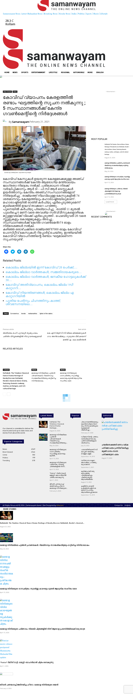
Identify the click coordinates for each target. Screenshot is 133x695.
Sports (24, 72)
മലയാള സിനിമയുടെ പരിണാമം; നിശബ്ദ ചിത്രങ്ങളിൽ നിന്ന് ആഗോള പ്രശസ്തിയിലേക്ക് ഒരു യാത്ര (116, 191)
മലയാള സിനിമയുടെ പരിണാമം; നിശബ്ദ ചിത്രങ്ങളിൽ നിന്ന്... (58, 464)
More (90, 72)
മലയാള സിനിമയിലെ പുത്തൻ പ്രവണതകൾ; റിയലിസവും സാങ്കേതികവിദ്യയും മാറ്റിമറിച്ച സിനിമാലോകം (117, 165)
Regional (65, 72)
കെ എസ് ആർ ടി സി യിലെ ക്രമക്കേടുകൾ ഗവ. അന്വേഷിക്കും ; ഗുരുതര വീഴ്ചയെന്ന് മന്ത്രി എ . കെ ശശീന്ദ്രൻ (66, 336)
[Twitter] (50, 17)
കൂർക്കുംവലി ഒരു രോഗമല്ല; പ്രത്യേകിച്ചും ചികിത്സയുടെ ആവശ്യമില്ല (87, 475)
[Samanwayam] (6, 122)
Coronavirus (14, 313)
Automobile (78, 72)
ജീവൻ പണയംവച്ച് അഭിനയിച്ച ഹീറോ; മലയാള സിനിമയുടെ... (59, 486)
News (15, 72)
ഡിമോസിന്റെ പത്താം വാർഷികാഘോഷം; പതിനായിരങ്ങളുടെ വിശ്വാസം (89, 440)
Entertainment (38, 72)
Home (6, 72)
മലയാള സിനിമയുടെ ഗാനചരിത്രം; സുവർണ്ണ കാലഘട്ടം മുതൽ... (58, 452)
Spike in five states (46, 313)
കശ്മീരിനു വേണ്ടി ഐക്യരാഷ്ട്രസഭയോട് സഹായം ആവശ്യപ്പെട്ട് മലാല (89, 489)
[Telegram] (46, 17)
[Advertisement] (110, 109)
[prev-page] (4, 394)
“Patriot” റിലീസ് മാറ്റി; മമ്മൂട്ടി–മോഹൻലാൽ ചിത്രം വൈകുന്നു (58, 475)
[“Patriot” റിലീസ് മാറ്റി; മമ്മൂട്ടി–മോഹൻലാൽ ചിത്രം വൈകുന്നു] (43, 475)
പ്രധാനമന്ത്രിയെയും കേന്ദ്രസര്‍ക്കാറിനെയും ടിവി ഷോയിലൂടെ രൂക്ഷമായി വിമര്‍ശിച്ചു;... (89, 426)
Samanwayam (20, 122)
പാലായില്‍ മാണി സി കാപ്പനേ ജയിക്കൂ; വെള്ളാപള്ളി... (89, 451)
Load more (110, 202)
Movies (34, 370)
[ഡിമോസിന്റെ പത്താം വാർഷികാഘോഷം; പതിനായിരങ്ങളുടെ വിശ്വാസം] (74, 439)
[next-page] (8, 394)
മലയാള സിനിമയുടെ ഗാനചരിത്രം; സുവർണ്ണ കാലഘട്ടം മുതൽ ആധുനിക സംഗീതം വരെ (38, 588)
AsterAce (60, 505)
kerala (23, 313)
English (100, 72)
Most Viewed (7, 92)
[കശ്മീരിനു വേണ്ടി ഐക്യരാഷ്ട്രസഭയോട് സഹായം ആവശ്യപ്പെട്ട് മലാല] (74, 488)
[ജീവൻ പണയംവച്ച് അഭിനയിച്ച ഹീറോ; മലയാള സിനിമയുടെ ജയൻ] (43, 486)
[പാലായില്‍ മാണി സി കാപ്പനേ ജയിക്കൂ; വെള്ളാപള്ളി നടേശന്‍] (74, 452)
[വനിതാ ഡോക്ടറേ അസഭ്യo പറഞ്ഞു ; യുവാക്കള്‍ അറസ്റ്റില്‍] (74, 462)
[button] (127, 32)
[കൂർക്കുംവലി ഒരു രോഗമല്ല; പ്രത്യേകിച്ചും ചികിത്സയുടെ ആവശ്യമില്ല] (74, 473)
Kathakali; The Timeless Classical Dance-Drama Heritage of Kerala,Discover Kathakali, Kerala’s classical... (42, 523)
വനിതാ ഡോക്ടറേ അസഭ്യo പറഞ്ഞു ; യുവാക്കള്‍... (89, 462)
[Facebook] (43, 17)
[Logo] (54, 47)
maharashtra (32, 313)
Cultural (6, 370)
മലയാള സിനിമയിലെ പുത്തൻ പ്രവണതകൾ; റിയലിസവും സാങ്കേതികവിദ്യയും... (58, 439)
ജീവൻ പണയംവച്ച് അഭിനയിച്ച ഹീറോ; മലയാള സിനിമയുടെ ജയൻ (29, 684)
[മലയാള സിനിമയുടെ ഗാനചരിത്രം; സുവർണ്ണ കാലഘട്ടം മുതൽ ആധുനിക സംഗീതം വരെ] (73, 362)
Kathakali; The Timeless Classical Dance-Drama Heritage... (57, 425)
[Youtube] (53, 17)
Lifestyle (53, 72)
